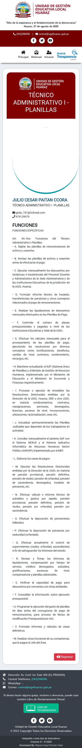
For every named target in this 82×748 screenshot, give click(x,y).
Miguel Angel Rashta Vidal (49, 745)
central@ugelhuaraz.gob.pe (53, 34)
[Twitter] (42, 40)
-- (23, 683)
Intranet (49, 56)
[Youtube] (50, 40)
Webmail (36, 56)
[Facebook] (33, 40)
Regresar (66, 657)
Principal (23, 56)
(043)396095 (23, 34)
